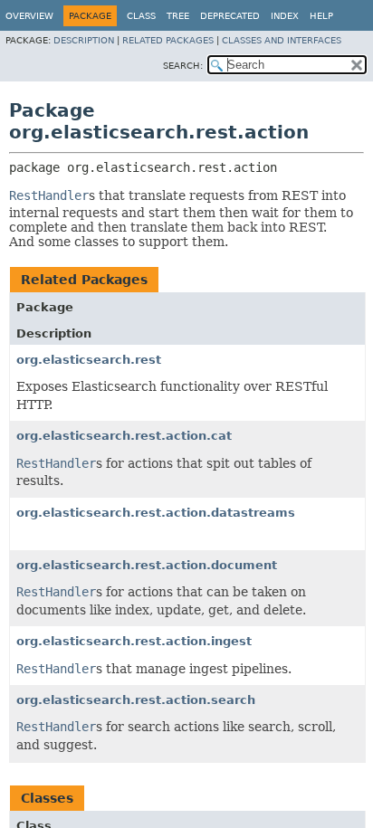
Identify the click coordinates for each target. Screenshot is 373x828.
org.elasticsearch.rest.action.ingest (134, 641)
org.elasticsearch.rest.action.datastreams (155, 512)
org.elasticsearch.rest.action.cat (124, 436)
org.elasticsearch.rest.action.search (135, 700)
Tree (178, 16)
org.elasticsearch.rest (88, 359)
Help (321, 16)
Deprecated (230, 16)
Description (83, 40)
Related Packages (168, 40)
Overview (29, 16)
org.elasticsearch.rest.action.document (146, 565)
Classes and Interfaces (281, 40)
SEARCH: (183, 66)
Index (285, 16)
